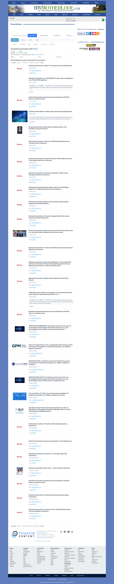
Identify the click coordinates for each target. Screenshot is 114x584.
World (39, 14)
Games (52, 554)
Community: (40, 548)
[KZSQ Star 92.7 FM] (83, 48)
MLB (24, 558)
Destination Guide (41, 558)
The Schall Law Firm (35, 334)
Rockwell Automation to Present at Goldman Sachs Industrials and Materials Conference (51, 248)
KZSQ (52, 563)
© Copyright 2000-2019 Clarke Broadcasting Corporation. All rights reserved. (57, 582)
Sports (23, 2)
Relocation (66, 569)
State (21, 14)
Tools (37, 40)
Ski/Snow (25, 553)
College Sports (26, 564)
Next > (42, 62)
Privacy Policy (40, 537)
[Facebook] (64, 534)
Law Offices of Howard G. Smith (37, 369)
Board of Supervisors (96, 556)
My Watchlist (57, 35)
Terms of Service (52, 579)
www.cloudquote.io (42, 532)
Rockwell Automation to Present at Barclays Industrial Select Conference (49, 496)
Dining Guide (61, 2)
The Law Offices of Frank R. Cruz (38, 400)
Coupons (94, 561)
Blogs (38, 554)
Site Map (56, 575)
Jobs (79, 550)
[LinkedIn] (68, 534)
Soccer (25, 563)
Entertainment (47, 2)
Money (47, 14)
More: (93, 548)
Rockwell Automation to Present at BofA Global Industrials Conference (48, 424)
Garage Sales (81, 559)
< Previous (13, 62)
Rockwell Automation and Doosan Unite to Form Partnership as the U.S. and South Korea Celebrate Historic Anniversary (51, 231)
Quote (21, 57)
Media (96, 2)
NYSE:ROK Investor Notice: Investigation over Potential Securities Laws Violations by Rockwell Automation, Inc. (50, 293)
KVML (52, 561)
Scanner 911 (94, 551)
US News (30, 14)
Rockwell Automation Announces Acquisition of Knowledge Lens (50, 441)
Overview (22, 44)
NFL (24, 556)
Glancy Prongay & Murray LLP (37, 353)
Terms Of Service (49, 537)
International (44, 44)
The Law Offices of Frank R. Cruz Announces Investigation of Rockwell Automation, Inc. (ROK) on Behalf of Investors (49, 394)
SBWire (32, 306)
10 (35, 62)
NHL (24, 561)
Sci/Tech (12, 564)
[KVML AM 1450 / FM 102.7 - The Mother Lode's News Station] (91, 45)
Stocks (23, 40)
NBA (24, 560)
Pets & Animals (81, 561)
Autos (79, 553)
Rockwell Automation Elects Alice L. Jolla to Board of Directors (49, 468)
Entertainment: (55, 548)
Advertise (64, 575)
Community (34, 2)
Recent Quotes (44, 35)
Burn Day (25, 550)
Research (59, 57)
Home (31, 575)
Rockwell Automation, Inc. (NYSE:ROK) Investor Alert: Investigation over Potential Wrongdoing (51, 79)
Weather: (25, 548)
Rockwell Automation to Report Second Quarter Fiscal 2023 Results (48, 279)
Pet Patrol (39, 561)
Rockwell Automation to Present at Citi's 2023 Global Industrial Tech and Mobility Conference (49, 510)
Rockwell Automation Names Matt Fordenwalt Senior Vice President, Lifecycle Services (48, 128)
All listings (66, 550)
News (13, 2)
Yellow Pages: (95, 563)
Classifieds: (81, 548)
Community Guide (41, 556)
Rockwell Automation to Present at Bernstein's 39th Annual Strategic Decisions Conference (48, 174)
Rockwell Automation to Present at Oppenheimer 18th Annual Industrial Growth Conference (49, 217)
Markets (14, 40)
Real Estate (74, 2)
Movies (52, 550)
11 (38, 62)
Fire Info (39, 563)
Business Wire (33, 106)
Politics (11, 559)
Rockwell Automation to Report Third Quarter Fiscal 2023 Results (50, 65)
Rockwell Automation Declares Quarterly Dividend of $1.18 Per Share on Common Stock (49, 98)
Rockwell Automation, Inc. (36, 70)
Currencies (35, 44)
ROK (35, 49)
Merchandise (81, 551)
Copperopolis (67, 561)
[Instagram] (72, 534)
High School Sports (27, 566)
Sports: (25, 555)
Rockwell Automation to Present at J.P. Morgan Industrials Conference (48, 454)
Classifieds (86, 2)
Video (93, 554)
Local (14, 14)
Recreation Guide (41, 559)
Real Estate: (67, 563)
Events (38, 550)
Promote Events (81, 556)
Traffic (55, 14)
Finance (66, 566)
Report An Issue (80, 575)
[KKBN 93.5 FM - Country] (94, 48)
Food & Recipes (54, 556)
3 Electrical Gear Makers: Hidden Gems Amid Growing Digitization (50, 111)
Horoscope (53, 553)
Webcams (64, 14)
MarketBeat (33, 121)
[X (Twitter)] (61, 534)
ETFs (30, 40)
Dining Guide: (68, 548)
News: (11, 548)
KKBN (52, 564)
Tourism (97, 14)
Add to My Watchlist (39, 54)
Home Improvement (69, 568)
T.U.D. (93, 558)
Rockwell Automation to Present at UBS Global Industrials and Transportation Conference (49, 142)
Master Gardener (68, 571)
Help (72, 575)
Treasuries (52, 44)
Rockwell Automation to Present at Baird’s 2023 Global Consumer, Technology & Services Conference (50, 159)
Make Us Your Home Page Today (86, 29)
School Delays (86, 14)
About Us (39, 575)
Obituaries (75, 14)
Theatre (52, 551)
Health (38, 553)
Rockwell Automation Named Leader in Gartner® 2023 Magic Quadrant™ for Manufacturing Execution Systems (49, 188)
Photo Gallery (95, 559)
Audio (93, 550)
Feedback (47, 575)
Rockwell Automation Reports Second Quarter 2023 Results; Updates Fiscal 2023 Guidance (49, 202)
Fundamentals (67, 564)
